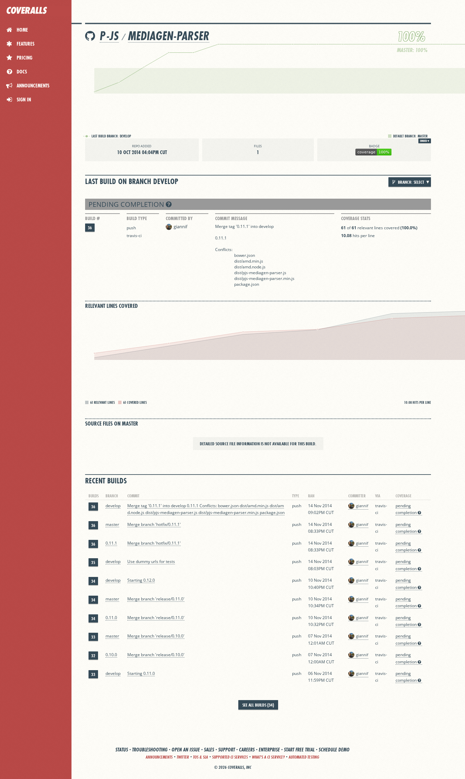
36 (90, 228)
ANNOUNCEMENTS (159, 757)
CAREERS (247, 749)
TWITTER (183, 757)
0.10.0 (111, 654)
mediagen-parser (168, 36)
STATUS (121, 749)
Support (226, 749)
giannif (180, 226)
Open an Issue (186, 749)
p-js (109, 36)
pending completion (127, 204)
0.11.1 (111, 543)
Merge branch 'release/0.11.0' (156, 598)
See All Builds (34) (258, 705)
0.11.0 (111, 617)
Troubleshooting (149, 749)
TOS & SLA (200, 757)
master (112, 524)
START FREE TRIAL (299, 749)
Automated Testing (304, 757)
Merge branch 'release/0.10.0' (156, 636)
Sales (209, 749)
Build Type (137, 218)
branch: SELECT (410, 182)
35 (93, 562)
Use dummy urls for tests (151, 561)
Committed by (179, 218)
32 (93, 656)
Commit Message (231, 218)
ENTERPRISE (269, 749)
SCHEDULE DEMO (334, 749)
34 (93, 581)
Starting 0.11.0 (141, 673)
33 (93, 637)
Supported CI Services (230, 757)
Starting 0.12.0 (141, 580)
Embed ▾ (424, 141)
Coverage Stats (355, 218)
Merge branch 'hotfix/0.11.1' (154, 524)
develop (113, 505)
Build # (92, 218)
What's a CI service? (268, 757)
